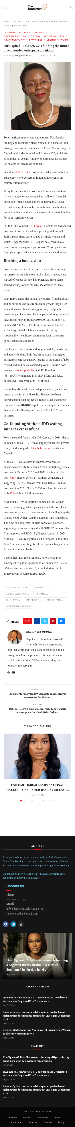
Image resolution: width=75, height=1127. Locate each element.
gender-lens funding (17, 593)
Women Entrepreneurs (18, 606)
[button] (7, 767)
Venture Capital (55, 600)
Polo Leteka (23, 172)
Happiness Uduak (24, 55)
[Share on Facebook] (37, 621)
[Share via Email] (61, 621)
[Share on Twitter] (44, 621)
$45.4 (13, 477)
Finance (27, 1117)
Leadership (42, 1117)
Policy (61, 1122)
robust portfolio (25, 370)
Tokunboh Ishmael (40, 448)
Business (12, 1117)
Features (48, 1122)
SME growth (32, 600)
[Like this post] (28, 621)
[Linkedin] (13, 924)
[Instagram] (21, 924)
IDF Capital (35, 226)
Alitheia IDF (41, 587)
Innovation (16, 1122)
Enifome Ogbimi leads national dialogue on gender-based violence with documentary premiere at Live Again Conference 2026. (36, 1015)
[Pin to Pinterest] (53, 621)
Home (6, 21)
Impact (57, 1117)
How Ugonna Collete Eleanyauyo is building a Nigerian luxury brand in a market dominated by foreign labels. (37, 965)
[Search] (71, 7)
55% (12, 493)
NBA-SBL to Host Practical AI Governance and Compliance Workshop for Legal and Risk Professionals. (35, 999)
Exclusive (33, 1122)
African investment (17, 587)
